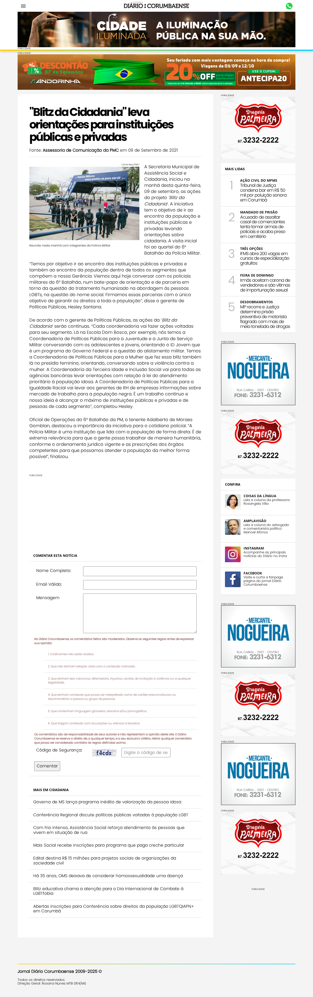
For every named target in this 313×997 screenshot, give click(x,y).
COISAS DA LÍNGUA (260, 495)
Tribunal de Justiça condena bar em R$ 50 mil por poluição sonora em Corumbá (263, 192)
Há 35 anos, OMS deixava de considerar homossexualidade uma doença (108, 876)
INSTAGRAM (254, 548)
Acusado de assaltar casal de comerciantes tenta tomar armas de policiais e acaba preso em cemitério (262, 226)
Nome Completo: (53, 570)
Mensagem (47, 598)
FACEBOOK (253, 573)
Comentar (47, 766)
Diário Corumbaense (156, 5)
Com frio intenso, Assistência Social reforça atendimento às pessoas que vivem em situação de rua (109, 830)
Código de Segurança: (59, 750)
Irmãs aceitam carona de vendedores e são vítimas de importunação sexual (265, 285)
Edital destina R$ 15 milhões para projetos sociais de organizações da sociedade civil (104, 860)
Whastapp (289, 6)
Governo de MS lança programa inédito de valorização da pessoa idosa (107, 802)
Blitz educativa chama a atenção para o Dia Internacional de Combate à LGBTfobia (108, 891)
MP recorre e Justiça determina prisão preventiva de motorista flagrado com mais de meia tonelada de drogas (265, 316)
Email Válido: (49, 584)
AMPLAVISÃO (255, 520)
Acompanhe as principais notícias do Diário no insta (265, 554)
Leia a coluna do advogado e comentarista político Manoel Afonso (266, 529)
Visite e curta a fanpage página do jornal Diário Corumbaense (263, 581)
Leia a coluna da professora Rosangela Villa (267, 502)
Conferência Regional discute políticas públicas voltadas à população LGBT (110, 815)
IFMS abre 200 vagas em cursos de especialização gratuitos (264, 258)
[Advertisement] (115, 511)
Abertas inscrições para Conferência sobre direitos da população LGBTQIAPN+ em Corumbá (113, 908)
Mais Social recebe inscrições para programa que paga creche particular (108, 845)
